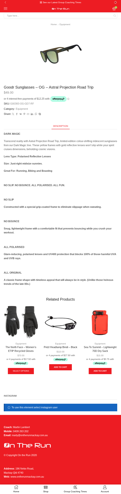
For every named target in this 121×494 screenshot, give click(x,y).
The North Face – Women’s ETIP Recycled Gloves (21, 349)
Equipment (65, 24)
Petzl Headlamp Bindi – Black (60, 347)
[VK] (21, 114)
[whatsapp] (36, 114)
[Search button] (114, 15)
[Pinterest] (24, 114)
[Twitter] (13, 114)
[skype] (39, 114)
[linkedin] (32, 114)
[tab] (61, 126)
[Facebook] (17, 114)
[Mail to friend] (28, 114)
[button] (5, 2)
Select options (21, 371)
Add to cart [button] (60, 367)
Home (54, 24)
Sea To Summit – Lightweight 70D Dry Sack (100, 349)
